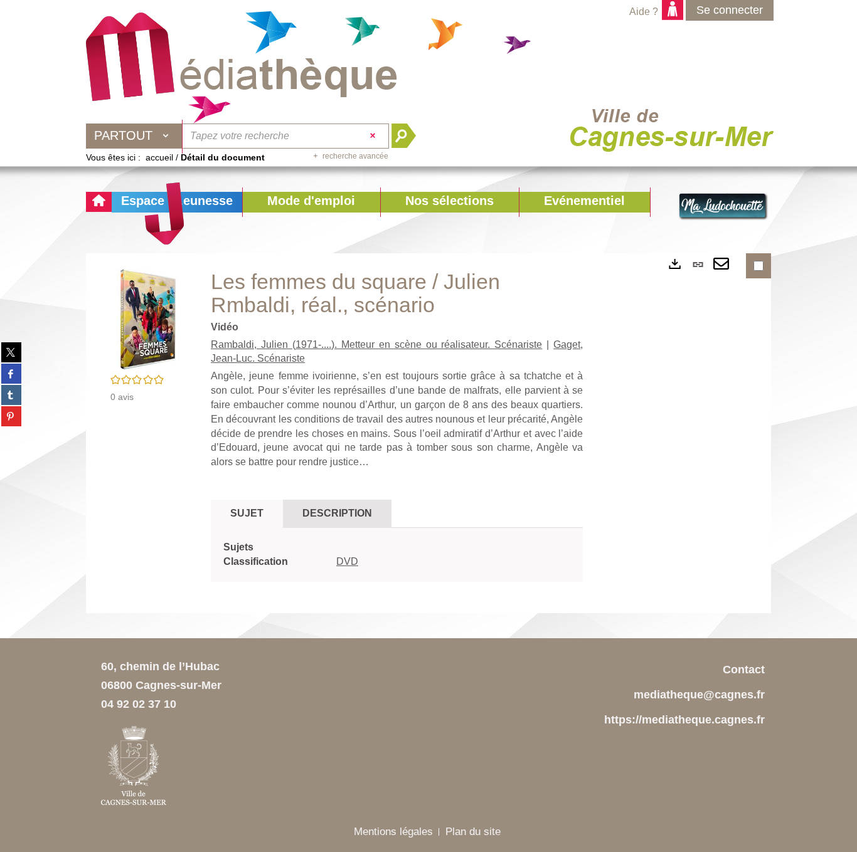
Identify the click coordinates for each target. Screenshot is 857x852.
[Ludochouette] (723, 207)
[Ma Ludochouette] (241, 57)
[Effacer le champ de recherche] (374, 136)
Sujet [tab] (246, 513)
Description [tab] (337, 513)
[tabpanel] (396, 554)
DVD (347, 561)
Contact (744, 669)
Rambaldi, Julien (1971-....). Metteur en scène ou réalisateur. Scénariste (376, 344)
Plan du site (473, 832)
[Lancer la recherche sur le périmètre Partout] (408, 136)
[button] (311, 202)
